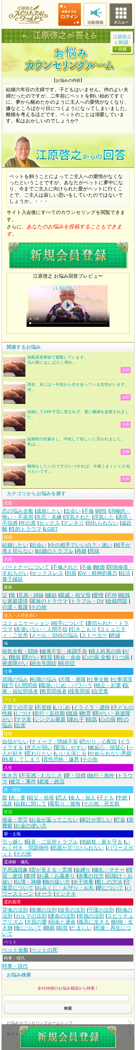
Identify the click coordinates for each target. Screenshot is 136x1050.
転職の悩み (44, 679)
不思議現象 (15, 870)
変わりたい (39, 753)
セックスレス (47, 573)
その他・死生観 (101, 804)
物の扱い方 (57, 882)
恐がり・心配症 (99, 741)
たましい (81, 928)
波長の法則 (72, 910)
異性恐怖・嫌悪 (61, 759)
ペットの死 (44, 950)
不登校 (44, 707)
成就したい (49, 511)
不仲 (111, 595)
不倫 (89, 511)
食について (28, 928)
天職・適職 (73, 679)
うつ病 (122, 657)
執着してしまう (21, 759)
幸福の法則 (91, 916)
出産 (20, 725)
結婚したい (15, 545)
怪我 (47, 657)
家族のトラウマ (49, 601)
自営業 (100, 691)
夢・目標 (75, 775)
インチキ (65, 894)
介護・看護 (15, 607)
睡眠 (50, 928)
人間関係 (27, 685)
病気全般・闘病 (20, 651)
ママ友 (23, 719)
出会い (73, 511)
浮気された (78, 517)
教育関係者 (54, 691)
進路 (73, 713)
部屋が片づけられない (78, 848)
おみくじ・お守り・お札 (65, 888)
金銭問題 (117, 601)
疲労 (8, 685)
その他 (38, 607)
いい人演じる (71, 753)
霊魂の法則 (15, 910)
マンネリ (73, 523)
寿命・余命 (68, 657)
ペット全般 (15, 950)
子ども (106, 798)
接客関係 (79, 691)
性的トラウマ (26, 529)
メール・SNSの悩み (54, 635)
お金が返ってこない (54, 820)
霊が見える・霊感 (51, 870)
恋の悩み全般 (17, 511)
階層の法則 (44, 910)
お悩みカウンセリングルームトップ (40, 1023)
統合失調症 (44, 663)
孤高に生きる (94, 922)
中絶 (122, 798)
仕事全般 (98, 679)
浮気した (104, 517)
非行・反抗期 (49, 713)
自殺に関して (31, 804)
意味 (94, 551)
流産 (7, 804)
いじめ (62, 707)
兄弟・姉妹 (31, 595)
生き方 (10, 775)
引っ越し (12, 842)
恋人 (62, 798)
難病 (15, 657)
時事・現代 (15, 966)
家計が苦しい (96, 820)
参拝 (31, 876)
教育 (86, 713)
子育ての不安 (17, 707)
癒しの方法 (109, 882)
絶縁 (115, 635)
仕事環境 (122, 679)
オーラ (44, 894)
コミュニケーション (26, 623)
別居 (71, 573)
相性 (102, 511)
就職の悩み (15, 679)
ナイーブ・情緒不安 (54, 741)
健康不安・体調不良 (64, 651)
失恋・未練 (49, 517)
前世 (63, 928)
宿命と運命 (63, 922)
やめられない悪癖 (110, 753)
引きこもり (83, 629)
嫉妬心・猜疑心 (107, 747)
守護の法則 (101, 910)
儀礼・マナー (109, 870)
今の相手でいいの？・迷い (81, 545)
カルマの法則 (31, 916)
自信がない (15, 741)
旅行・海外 (101, 775)
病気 (92, 719)
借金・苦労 (15, 820)
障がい (31, 657)
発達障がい (15, 663)
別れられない (103, 523)
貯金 (120, 820)
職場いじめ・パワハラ (66, 685)
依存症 (67, 663)
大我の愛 (36, 922)
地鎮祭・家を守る (101, 842)
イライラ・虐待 (91, 707)
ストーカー (94, 635)
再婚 (81, 551)
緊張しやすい (71, 747)
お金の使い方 (31, 826)
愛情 (98, 595)
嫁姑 (52, 595)
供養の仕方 (91, 876)
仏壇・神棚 (28, 882)
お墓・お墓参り (57, 876)
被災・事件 (23, 781)
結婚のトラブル (54, 551)
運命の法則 (62, 916)
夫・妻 (18, 798)
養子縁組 (12, 579)
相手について (68, 623)
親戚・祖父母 (75, 595)
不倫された (65, 567)
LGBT (51, 529)
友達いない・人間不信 (42, 629)
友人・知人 (83, 798)
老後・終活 (52, 781)
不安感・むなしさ (41, 775)
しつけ (23, 713)
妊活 (125, 573)
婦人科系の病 (105, 651)
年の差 (28, 523)
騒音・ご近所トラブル (52, 842)
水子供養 (83, 882)
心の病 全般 (97, 657)
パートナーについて (26, 567)
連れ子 (76, 719)
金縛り (83, 870)
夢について (110, 888)
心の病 (108, 719)
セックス (49, 523)
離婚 (100, 567)
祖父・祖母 (41, 798)
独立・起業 (108, 685)
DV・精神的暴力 (98, 573)
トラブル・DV (87, 601)
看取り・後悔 (64, 804)
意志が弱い (39, 747)
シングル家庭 (50, 719)
